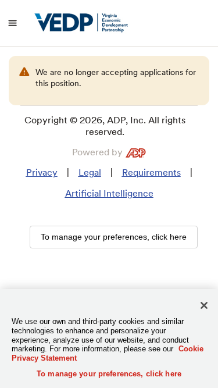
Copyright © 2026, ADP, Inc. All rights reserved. (104, 126)
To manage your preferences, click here (109, 373)
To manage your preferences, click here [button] (114, 236)
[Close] (204, 305)
